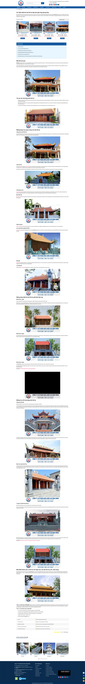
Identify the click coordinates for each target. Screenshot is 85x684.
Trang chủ (18, 7)
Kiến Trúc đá (54, 7)
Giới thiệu (23, 7)
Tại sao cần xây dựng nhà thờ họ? (23, 48)
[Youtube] (51, 4)
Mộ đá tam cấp (49, 656)
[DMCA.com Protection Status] (16, 679)
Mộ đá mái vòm (62, 656)
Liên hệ (64, 7)
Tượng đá (41, 7)
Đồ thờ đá (47, 7)
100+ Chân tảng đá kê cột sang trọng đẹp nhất (27, 368)
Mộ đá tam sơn (35, 656)
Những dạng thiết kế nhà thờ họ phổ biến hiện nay (25, 52)
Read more (22, 38)
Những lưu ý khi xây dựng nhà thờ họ (23, 54)
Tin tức (60, 7)
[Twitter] (53, 4)
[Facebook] (49, 4)
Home (17, 9)
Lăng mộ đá (29, 7)
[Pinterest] (55, 4)
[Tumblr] (58, 4)
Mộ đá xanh (22, 656)
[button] (66, 641)
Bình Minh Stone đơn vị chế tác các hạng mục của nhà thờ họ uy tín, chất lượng (30, 56)
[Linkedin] (57, 4)
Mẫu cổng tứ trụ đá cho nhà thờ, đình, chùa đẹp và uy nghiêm (30, 540)
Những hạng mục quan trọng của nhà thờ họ (24, 50)
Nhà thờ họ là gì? (20, 46)
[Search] (42, 3)
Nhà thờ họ (35, 7)
